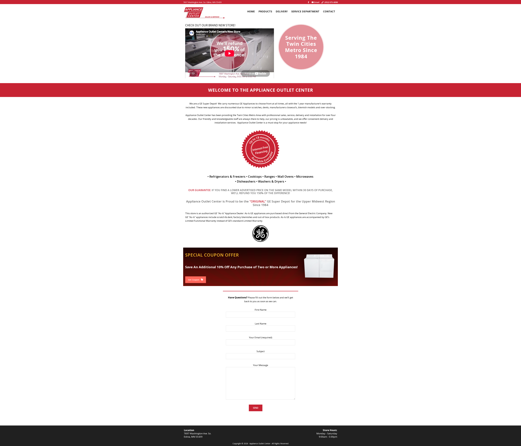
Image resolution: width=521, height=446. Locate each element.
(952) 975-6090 (331, 2)
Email (316, 2)
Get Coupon (193, 279)
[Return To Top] (503, 441)
